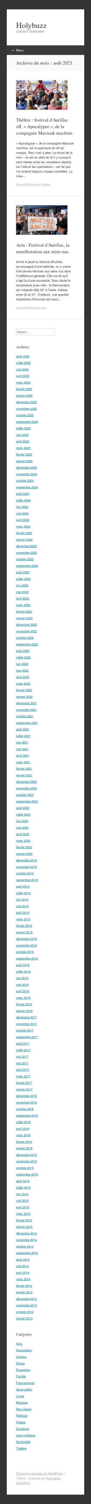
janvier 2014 (24, 1292)
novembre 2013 (26, 1305)
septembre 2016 (27, 1115)
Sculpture (22, 1428)
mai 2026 (22, 369)
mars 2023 (23, 605)
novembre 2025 (26, 408)
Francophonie (25, 1383)
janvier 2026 (24, 395)
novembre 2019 (26, 866)
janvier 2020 (24, 853)
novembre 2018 (26, 945)
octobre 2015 (25, 1168)
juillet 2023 (23, 578)
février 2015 (24, 1220)
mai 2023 (22, 592)
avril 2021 (22, 755)
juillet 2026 (23, 362)
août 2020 (22, 808)
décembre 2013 (26, 1298)
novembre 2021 (26, 709)
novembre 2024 (26, 474)
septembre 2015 (27, 1174)
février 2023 (24, 611)
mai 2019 (22, 906)
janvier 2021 (24, 775)
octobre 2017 (25, 1030)
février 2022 (24, 690)
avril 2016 (22, 1128)
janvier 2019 (24, 932)
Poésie (20, 1422)
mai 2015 (22, 1200)
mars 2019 (23, 919)
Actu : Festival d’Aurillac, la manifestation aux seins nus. (43, 248)
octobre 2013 (25, 1312)
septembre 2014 (27, 1253)
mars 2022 (23, 683)
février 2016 (24, 1141)
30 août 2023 (24, 185)
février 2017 (24, 1082)
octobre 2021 (25, 716)
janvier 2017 (24, 1089)
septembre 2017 (27, 1037)
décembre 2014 (26, 1233)
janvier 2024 (24, 539)
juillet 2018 (23, 971)
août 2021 (22, 729)
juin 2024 (22, 506)
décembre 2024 (26, 467)
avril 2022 (22, 677)
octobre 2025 (25, 415)
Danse (20, 1363)
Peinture (21, 1415)
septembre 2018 (27, 958)
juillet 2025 (23, 428)
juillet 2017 (23, 1050)
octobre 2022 (25, 637)
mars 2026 (23, 382)
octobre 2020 (25, 794)
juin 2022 (22, 664)
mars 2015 (23, 1213)
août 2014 (22, 1259)
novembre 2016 (26, 1102)
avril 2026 (22, 376)
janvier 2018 (24, 1010)
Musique (22, 1402)
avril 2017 (22, 1069)
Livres (20, 1396)
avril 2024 (22, 520)
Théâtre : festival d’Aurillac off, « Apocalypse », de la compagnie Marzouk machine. (45, 126)
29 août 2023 (24, 308)
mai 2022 (22, 670)
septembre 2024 (27, 487)
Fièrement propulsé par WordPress (39, 1473)
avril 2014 (22, 1272)
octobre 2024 (25, 480)
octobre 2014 (25, 1246)
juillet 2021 (23, 736)
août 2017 (22, 1043)
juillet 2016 (23, 1122)
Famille (21, 1376)
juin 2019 (22, 899)
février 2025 (24, 454)
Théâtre (45, 185)
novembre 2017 (26, 1024)
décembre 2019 (26, 860)
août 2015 (22, 1181)
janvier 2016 (24, 1148)
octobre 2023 (25, 559)
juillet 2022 (23, 657)
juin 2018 (22, 978)
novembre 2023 (26, 552)
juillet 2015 (23, 1187)
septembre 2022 (27, 644)
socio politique (25, 1435)
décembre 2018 (26, 938)
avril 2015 (22, 1207)
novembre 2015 (26, 1161)
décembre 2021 (26, 703)
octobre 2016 (25, 1109)
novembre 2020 (26, 788)
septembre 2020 (27, 801)
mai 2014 (22, 1266)
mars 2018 (23, 997)
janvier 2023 (24, 618)
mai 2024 (22, 513)
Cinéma (21, 1356)
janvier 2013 (24, 1318)
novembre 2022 (26, 631)
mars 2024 (23, 526)
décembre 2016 (26, 1096)
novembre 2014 (26, 1240)
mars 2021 (23, 762)
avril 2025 (22, 441)
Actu (43, 308)
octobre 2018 (25, 952)
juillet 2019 (23, 893)
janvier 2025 (24, 461)
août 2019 (22, 886)
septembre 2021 (27, 722)
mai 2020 (22, 827)
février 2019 (24, 925)
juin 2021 (22, 742)
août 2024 (22, 493)
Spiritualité (23, 1441)
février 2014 (24, 1285)
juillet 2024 (23, 500)
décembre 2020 (26, 781)
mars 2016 (23, 1135)
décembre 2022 (26, 624)
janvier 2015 (24, 1226)
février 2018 (24, 1004)
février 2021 (24, 768)
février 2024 (24, 533)
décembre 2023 (26, 546)
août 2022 (22, 650)
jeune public (24, 1389)
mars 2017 (23, 1076)
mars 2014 (23, 1279)
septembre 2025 (27, 421)
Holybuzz (31, 25)
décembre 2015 (26, 1154)
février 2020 (24, 847)
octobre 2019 (25, 873)
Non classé (23, 1409)
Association (24, 1350)
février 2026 (24, 389)
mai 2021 (22, 749)
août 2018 (22, 965)
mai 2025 (22, 434)
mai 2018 (22, 984)
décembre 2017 (26, 1017)
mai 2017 (22, 1063)
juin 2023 (22, 585)
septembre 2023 (27, 565)
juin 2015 (22, 1194)
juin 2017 (22, 1056)
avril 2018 (22, 991)
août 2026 (22, 356)
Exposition (23, 1369)
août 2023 (22, 572)
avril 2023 (22, 598)
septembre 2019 (27, 880)
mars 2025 (23, 448)
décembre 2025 (26, 402)
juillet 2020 (23, 814)
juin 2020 (22, 821)
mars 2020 (23, 840)
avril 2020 (22, 834)
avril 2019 (22, 912)
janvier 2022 (24, 696)
